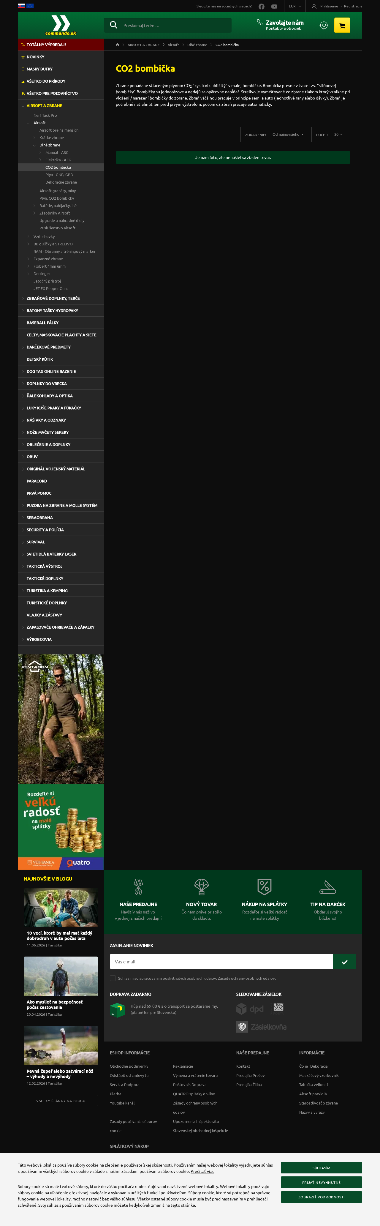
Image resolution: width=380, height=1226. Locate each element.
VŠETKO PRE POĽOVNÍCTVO (52, 93)
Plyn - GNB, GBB (59, 174)
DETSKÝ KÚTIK (40, 359)
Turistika (55, 945)
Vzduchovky (44, 236)
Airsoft (40, 122)
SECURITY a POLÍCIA (45, 529)
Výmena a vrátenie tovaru (195, 1075)
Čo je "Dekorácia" (314, 1066)
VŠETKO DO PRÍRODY (46, 81)
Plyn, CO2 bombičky (56, 198)
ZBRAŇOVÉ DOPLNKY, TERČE (53, 298)
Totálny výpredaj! (46, 44)
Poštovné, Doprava (190, 1084)
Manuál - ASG (57, 152)
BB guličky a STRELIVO (53, 243)
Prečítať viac (202, 1171)
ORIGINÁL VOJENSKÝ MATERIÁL (56, 468)
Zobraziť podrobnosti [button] (321, 1197)
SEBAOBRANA (40, 517)
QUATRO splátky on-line (194, 1093)
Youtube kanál (122, 1102)
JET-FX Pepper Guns (51, 288)
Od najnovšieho (286, 134)
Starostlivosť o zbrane (318, 1102)
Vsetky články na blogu (60, 1100)
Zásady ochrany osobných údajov (246, 978)
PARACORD (37, 481)
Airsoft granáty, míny (57, 190)
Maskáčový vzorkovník (319, 1075)
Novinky (35, 56)
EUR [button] (292, 6)
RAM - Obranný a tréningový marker (65, 251)
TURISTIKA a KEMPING (47, 590)
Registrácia (353, 6)
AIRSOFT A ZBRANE (44, 105)
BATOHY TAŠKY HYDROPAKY (52, 310)
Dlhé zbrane (49, 144)
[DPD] (253, 1008)
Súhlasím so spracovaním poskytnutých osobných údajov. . (197, 978)
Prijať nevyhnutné (321, 1182)
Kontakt (243, 1066)
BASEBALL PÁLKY (42, 322)
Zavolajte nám (285, 22)
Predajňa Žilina (249, 1084)
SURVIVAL (36, 542)
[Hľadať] (113, 24)
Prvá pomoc (39, 493)
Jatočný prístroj (47, 280)
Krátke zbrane (51, 137)
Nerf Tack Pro (45, 115)
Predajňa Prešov (250, 1075)
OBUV (32, 456)
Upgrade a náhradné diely (61, 220)
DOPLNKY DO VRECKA (47, 383)
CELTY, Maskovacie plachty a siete (61, 334)
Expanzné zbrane (48, 258)
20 (336, 134)
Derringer (42, 273)
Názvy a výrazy (311, 1112)
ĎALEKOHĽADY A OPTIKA (50, 395)
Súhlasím (321, 1167)
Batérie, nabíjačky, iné (58, 205)
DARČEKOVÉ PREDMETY (49, 347)
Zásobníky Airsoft (54, 212)
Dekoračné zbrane (61, 181)
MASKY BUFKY (40, 69)
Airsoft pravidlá (313, 1093)
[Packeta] (262, 1026)
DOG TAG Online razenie (51, 371)
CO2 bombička (58, 167)
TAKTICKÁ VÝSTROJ (45, 566)
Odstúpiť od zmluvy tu (129, 1075)
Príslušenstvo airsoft (57, 227)
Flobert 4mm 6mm (50, 266)
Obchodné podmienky (129, 1066)
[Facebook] (259, 6)
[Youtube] (271, 6)
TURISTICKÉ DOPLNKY (47, 602)
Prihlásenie (329, 6)
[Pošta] (277, 1008)
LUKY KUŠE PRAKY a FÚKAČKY (54, 408)
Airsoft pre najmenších (58, 129)
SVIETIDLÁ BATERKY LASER (51, 554)
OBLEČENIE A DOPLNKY (48, 444)
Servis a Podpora (125, 1084)
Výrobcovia (39, 639)
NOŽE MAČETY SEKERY (48, 432)
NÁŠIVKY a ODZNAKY (46, 420)
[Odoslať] (344, 961)
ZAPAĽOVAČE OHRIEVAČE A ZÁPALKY (60, 627)
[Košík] (342, 25)
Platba (115, 1093)
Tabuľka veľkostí (313, 1084)
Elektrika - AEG (58, 159)
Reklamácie (183, 1066)
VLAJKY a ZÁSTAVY (44, 615)
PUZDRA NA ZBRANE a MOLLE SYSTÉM (62, 505)
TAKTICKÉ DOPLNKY (45, 578)
